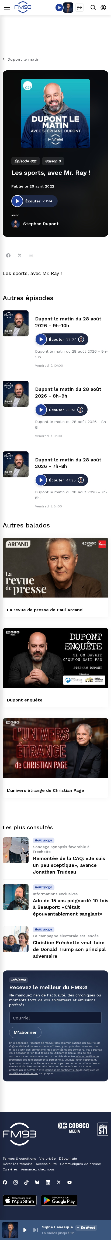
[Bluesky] (37, 1182)
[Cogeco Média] (73, 1131)
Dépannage (68, 1158)
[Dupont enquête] (55, 658)
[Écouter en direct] (59, 7)
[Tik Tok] (26, 1182)
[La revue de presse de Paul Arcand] (55, 568)
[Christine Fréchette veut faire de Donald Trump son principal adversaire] (16, 939)
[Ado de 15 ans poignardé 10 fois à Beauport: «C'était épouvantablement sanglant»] (16, 897)
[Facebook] (8, 255)
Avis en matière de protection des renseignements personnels (54, 1058)
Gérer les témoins (18, 1164)
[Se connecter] (103, 7)
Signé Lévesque (57, 1227)
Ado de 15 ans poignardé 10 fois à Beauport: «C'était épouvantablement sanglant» (70, 907)
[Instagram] (15, 1182)
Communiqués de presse (80, 1164)
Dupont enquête (25, 700)
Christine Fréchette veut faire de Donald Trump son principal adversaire (69, 949)
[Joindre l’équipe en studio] (79, 8)
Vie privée (47, 1158)
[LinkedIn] (48, 1182)
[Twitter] (19, 255)
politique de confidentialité (62, 1069)
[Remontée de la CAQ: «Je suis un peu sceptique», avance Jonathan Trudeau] (16, 850)
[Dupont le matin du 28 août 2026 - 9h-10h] (16, 323)
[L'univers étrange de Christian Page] (55, 748)
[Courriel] (31, 255)
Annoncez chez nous (38, 1169)
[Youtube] (69, 1182)
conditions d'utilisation (23, 1073)
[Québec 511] (103, 1134)
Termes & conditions (19, 1158)
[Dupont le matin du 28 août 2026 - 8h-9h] (16, 394)
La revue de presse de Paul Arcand (44, 609)
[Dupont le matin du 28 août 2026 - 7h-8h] (16, 464)
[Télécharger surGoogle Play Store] (59, 1201)
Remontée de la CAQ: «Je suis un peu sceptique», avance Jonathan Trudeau (69, 865)
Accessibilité (46, 1164)
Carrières (10, 1169)
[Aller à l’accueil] (23, 11)
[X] (59, 1182)
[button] (24, 1230)
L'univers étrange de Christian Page (45, 790)
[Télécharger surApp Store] (20, 1201)
